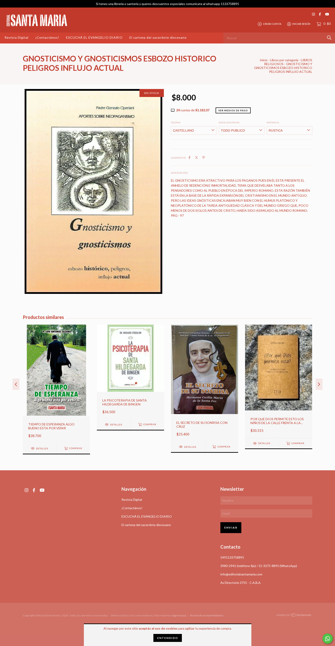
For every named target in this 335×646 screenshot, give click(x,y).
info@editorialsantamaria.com (241, 574)
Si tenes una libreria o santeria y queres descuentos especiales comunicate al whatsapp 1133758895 (167, 4)
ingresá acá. (179, 615)
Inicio (264, 60)
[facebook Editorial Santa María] (320, 14)
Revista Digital (16, 37)
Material (273, 122)
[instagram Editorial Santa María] (313, 14)
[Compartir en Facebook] (189, 157)
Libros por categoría (284, 60)
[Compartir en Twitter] (196, 157)
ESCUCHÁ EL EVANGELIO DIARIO (94, 37)
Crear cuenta (272, 23)
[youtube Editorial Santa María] (327, 14)
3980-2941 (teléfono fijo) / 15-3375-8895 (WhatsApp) (258, 566)
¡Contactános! (47, 37)
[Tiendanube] (294, 616)
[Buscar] (329, 38)
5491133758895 (232, 557)
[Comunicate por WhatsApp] (327, 638)
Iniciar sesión (301, 23)
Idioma (176, 122)
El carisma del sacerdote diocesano (158, 37)
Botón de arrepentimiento (207, 615)
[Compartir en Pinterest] (204, 157)
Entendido (167, 638)
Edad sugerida (229, 122)
